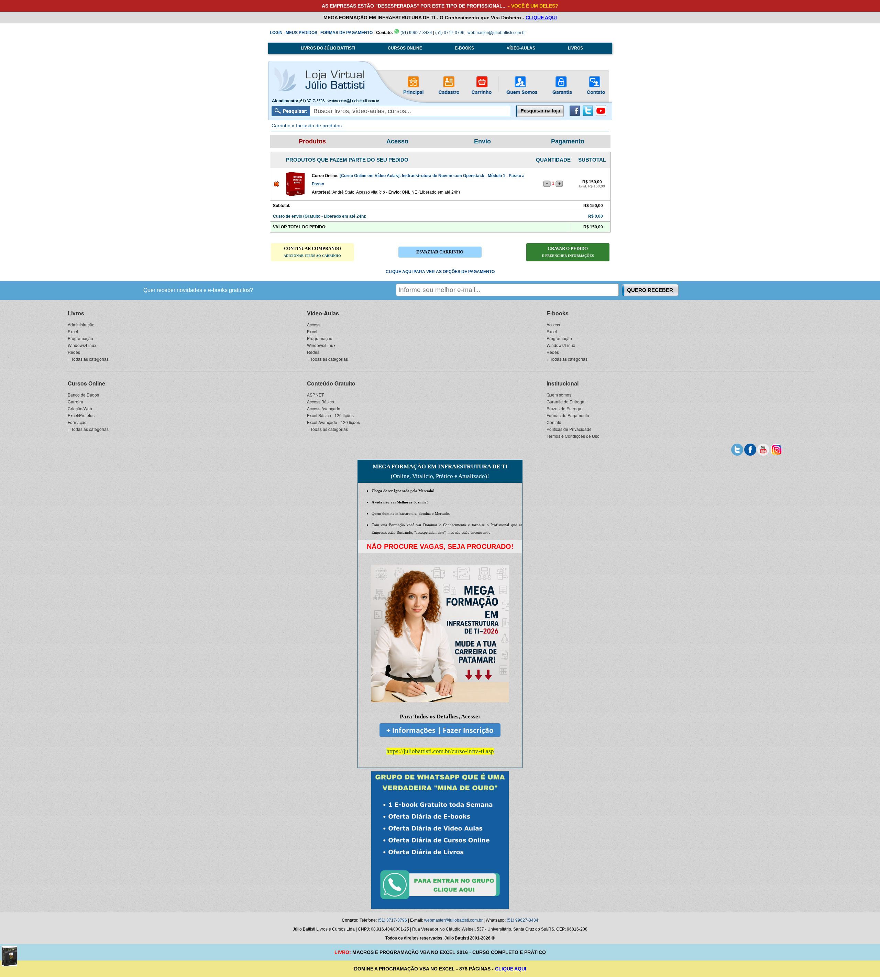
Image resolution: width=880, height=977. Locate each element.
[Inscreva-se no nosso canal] (763, 449)
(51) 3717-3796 (449, 32)
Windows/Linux (82, 345)
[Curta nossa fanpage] (750, 449)
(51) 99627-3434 (415, 32)
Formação (77, 422)
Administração (81, 324)
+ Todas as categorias (88, 359)
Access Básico (320, 401)
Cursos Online (86, 383)
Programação (80, 338)
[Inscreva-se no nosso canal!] (601, 114)
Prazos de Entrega (564, 408)
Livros (76, 313)
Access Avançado (323, 408)
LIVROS (575, 48)
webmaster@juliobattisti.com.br (497, 32)
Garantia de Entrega (565, 401)
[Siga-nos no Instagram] (776, 449)
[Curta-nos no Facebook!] (575, 114)
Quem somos (559, 395)
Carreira (75, 401)
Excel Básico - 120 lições (330, 415)
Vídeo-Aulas (323, 313)
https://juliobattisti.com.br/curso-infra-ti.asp (440, 751)
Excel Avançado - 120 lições (333, 422)
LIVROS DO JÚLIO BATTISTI (328, 48)
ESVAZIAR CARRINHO (439, 251)
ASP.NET (315, 395)
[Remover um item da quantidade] (547, 183)
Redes (74, 352)
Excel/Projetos (81, 415)
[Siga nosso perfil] (737, 449)
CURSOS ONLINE (405, 48)
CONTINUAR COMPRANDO (312, 252)
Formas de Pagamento (568, 415)
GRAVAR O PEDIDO (568, 252)
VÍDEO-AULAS (521, 48)
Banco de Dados (83, 395)
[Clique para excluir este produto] (276, 185)
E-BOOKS (464, 48)
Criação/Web (80, 408)
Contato (554, 422)
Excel (73, 331)
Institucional (563, 383)
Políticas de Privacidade (569, 429)
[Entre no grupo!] (440, 840)
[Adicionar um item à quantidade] (559, 183)
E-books (558, 313)
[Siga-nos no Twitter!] (588, 114)
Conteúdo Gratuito (331, 383)
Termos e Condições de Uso (573, 436)
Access (313, 324)
